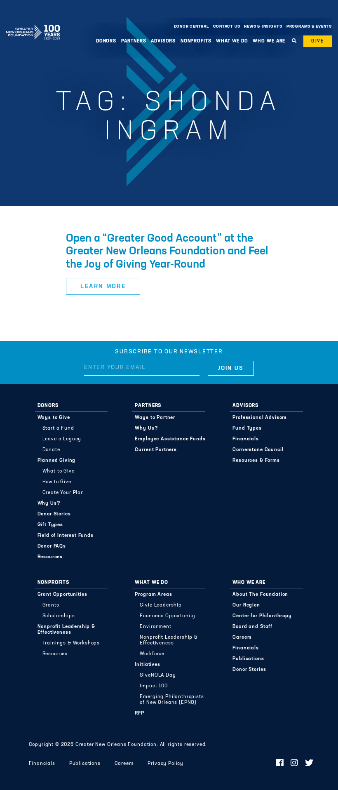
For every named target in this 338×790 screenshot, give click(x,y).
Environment (155, 626)
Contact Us (226, 26)
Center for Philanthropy (261, 616)
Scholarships (58, 616)
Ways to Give (54, 417)
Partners (148, 405)
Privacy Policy (165, 763)
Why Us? (49, 503)
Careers (242, 637)
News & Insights (263, 26)
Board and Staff (252, 626)
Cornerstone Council (257, 449)
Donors (48, 405)
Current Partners (155, 449)
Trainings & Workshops (71, 643)
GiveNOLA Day (158, 675)
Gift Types (50, 524)
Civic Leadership (160, 605)
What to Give (58, 471)
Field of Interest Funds (66, 535)
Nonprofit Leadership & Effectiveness (66, 629)
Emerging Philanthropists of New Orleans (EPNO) (172, 699)
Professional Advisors (259, 417)
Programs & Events (309, 26)
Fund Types (246, 428)
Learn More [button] (103, 287)
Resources (50, 557)
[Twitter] (309, 763)
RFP (139, 713)
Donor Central (191, 26)
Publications (248, 658)
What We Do (151, 582)
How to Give (56, 482)
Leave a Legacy (62, 439)
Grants (50, 605)
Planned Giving (57, 460)
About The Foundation (260, 594)
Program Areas (153, 594)
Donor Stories (54, 514)
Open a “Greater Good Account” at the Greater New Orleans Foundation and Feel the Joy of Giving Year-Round (167, 251)
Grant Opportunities (62, 594)
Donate (51, 449)
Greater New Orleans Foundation (33, 24)
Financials (245, 439)
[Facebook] (280, 763)
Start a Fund (58, 428)
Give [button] (317, 41)
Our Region (246, 605)
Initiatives (147, 664)
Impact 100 (153, 686)
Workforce (152, 653)
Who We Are (248, 582)
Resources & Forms (255, 460)
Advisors (245, 405)
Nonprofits (53, 582)
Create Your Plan (63, 492)
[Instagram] (294, 763)
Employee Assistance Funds (170, 439)
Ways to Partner (155, 417)
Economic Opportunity (167, 616)
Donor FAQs (52, 546)
